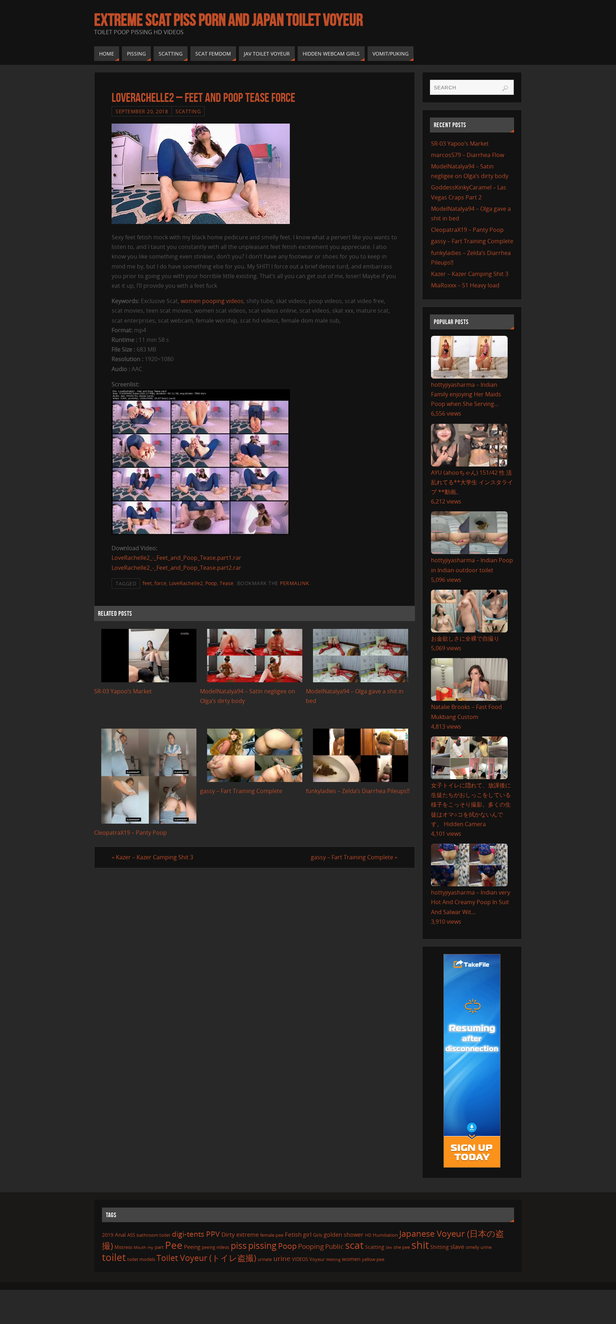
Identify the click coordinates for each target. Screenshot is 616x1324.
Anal (120, 1234)
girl (307, 1235)
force (160, 583)
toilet (114, 1257)
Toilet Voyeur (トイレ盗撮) (206, 1257)
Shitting (439, 1247)
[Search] (505, 88)
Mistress (123, 1247)
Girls (317, 1235)
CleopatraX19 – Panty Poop (130, 832)
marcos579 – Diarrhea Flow (467, 155)
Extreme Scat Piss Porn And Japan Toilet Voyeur (228, 20)
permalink (294, 583)
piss (239, 1245)
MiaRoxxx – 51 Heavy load (465, 285)
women (351, 1258)
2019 (107, 1234)
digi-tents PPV (196, 1234)
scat (354, 1245)
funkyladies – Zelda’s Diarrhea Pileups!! (358, 791)
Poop (211, 583)
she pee (402, 1247)
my (150, 1247)
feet (147, 583)
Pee (174, 1245)
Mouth (140, 1247)
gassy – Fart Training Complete (241, 791)
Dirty (228, 1234)
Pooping (311, 1246)
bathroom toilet (153, 1235)
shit (420, 1245)
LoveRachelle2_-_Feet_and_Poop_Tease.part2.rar (176, 568)
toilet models (141, 1259)
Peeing (192, 1246)
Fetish (293, 1234)
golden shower (344, 1235)
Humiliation (385, 1235)
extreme (247, 1235)
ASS (131, 1235)
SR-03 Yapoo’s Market (123, 691)
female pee (271, 1235)
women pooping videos (212, 301)
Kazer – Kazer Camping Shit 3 (152, 857)
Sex (389, 1247)
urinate (265, 1259)
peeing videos (215, 1247)
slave (457, 1246)
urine (282, 1258)
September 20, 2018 (141, 111)
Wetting (333, 1259)
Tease (226, 583)
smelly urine (479, 1247)
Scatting (188, 111)
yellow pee (373, 1259)
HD (368, 1235)
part (159, 1247)
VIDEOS (300, 1259)
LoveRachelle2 (186, 583)
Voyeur (317, 1259)
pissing (262, 1245)
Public (334, 1246)
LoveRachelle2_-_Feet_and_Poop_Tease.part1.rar (176, 558)
